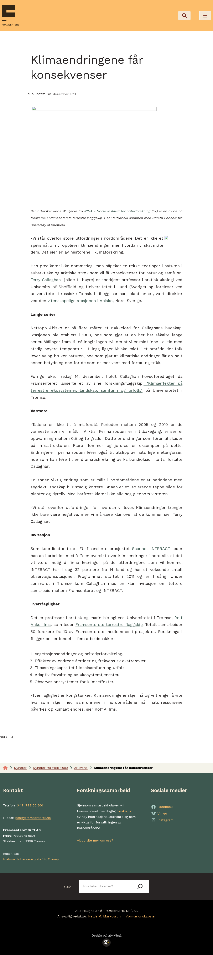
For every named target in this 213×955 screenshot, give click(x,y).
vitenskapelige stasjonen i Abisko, (81, 300)
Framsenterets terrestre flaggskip (109, 624)
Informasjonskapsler (140, 916)
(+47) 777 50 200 (30, 805)
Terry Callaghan (46, 279)
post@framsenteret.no (33, 818)
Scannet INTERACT (150, 548)
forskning (124, 811)
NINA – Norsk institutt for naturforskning (117, 211)
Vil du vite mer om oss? (95, 840)
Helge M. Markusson (104, 916)
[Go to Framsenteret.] (5, 768)
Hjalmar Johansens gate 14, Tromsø (31, 859)
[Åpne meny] (205, 15)
